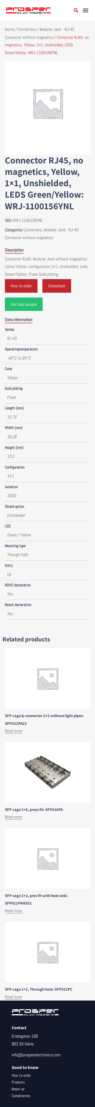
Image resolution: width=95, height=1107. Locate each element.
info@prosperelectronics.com (36, 1055)
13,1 (10, 456)
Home (9, 29)
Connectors (27, 29)
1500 (11, 495)
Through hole (17, 554)
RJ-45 (12, 338)
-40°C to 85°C (18, 358)
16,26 (12, 436)
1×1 (10, 476)
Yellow (12, 377)
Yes (10, 594)
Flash (11, 397)
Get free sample (24, 304)
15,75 (12, 417)
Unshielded (16, 515)
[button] (85, 10)
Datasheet (56, 286)
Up (9, 574)
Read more (13, 731)
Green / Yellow (19, 535)
